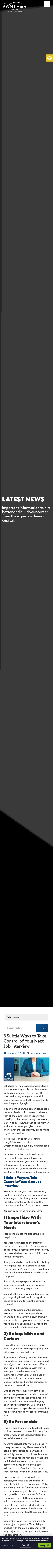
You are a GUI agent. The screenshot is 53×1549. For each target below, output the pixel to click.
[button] (49, 58)
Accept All (44, 1545)
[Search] (42, 1028)
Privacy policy (7, 1545)
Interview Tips (38, 1052)
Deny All (25, 1545)
